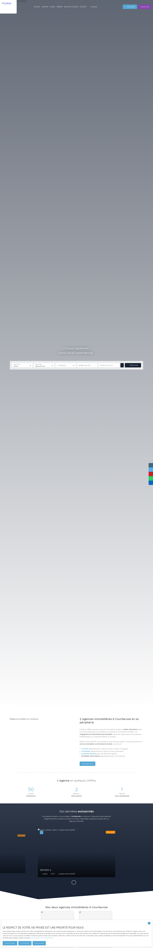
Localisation (61, 365)
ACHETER (45, 7)
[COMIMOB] (8, 7)
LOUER (52, 7)
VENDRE (59, 7)
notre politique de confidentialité (41, 938)
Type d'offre (17, 364)
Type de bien (38, 364)
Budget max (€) (84, 365)
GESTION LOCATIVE (71, 7)
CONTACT (83, 7)
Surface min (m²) (106, 365)
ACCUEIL (37, 7)
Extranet (94, 7)
